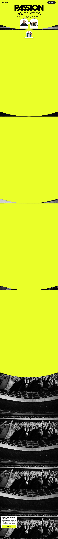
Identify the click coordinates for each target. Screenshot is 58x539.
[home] (5, 2)
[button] (51, 2)
